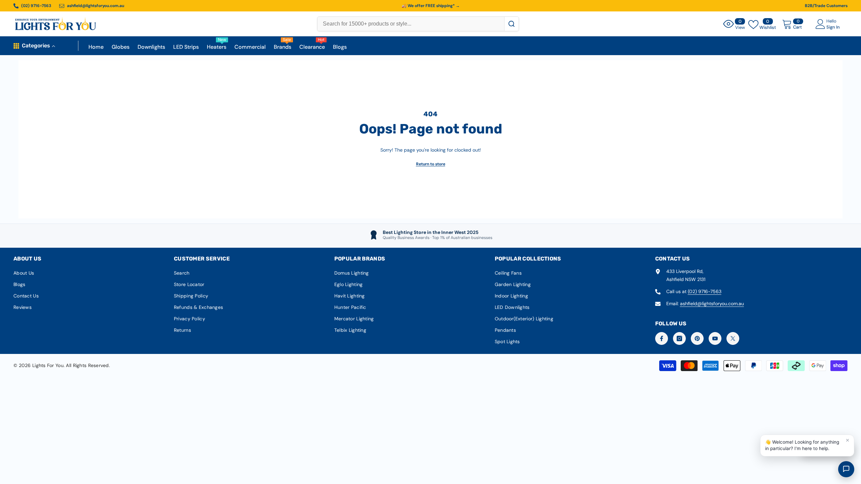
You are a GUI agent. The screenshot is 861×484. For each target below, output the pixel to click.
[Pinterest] (697, 338)
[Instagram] (679, 338)
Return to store (430, 164)
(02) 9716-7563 (704, 291)
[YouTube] (715, 338)
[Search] (511, 24)
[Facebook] (661, 338)
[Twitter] (732, 338)
